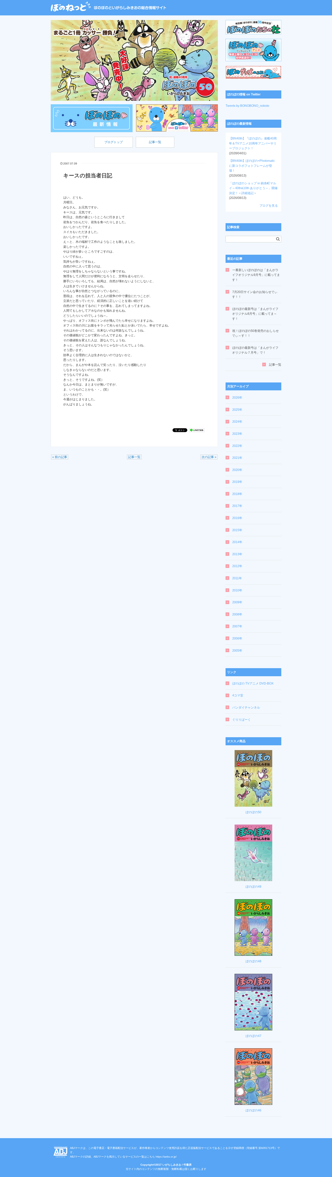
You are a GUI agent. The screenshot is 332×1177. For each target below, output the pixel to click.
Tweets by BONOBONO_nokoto (247, 105)
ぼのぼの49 (253, 886)
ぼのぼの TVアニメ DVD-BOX (253, 683)
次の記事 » (209, 457)
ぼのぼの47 (253, 1036)
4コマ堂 (237, 695)
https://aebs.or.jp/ (166, 1156)
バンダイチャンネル (246, 707)
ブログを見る (268, 205)
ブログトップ (113, 142)
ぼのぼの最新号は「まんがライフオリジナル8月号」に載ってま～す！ (255, 313)
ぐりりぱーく (241, 719)
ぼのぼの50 (253, 812)
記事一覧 (155, 142)
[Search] (278, 239)
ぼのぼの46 (253, 1110)
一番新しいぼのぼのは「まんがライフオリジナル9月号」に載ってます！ (256, 274)
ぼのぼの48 (253, 961)
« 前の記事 (59, 457)
